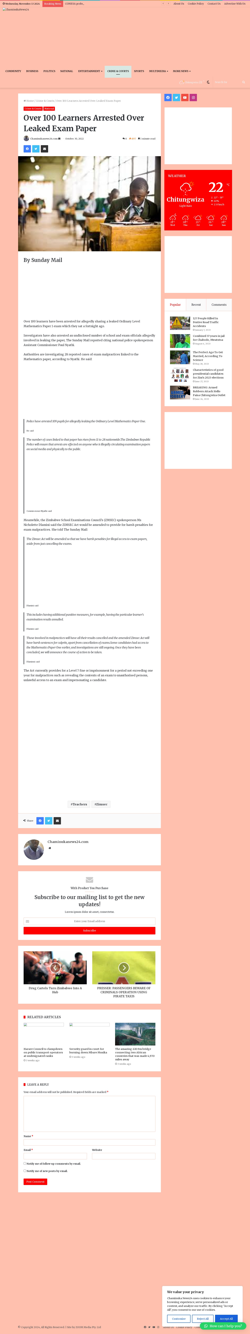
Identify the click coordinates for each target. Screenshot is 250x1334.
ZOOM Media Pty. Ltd (88, 1327)
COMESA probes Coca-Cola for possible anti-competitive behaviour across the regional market (122, 3)
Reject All (203, 1318)
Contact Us (214, 3)
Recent (196, 304)
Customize (179, 1318)
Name (28, 1136)
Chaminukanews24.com (44, 138)
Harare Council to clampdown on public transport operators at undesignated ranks (43, 1052)
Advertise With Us (234, 3)
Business (32, 71)
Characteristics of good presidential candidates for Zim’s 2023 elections (208, 373)
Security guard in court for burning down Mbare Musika (88, 1050)
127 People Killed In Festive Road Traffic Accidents (206, 322)
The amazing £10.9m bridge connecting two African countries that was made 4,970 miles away (135, 1054)
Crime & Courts (118, 71)
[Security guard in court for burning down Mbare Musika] (89, 1034)
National (66, 71)
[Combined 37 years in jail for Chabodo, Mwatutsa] (180, 341)
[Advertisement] (166, 36)
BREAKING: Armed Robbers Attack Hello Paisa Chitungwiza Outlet (209, 391)
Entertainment (89, 71)
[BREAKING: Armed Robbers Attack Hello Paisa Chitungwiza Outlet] (180, 392)
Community (13, 71)
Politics (49, 71)
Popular (175, 304)
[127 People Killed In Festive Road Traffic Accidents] (180, 323)
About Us (178, 3)
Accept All (226, 1318)
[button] (223, 1326)
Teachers (80, 804)
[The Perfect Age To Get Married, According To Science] (180, 357)
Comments (219, 304)
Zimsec (101, 804)
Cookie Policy (196, 3)
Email (28, 1150)
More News (180, 71)
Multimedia (157, 71)
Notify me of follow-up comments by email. (54, 1163)
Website (97, 1150)
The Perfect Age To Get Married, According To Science (208, 356)
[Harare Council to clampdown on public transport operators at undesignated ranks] (44, 1034)
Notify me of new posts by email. (47, 1171)
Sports (139, 71)
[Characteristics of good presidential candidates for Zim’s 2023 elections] (180, 375)
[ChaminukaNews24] (16, 10)
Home (30, 100)
